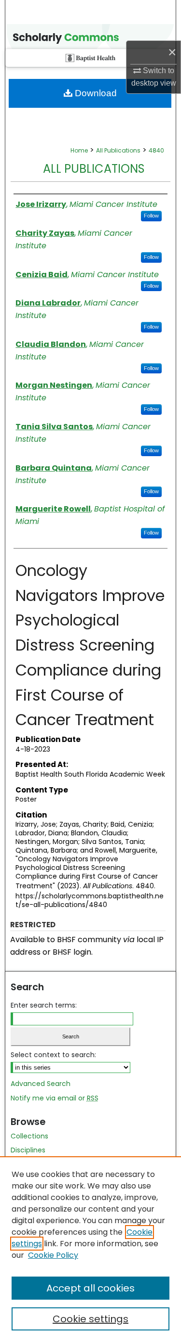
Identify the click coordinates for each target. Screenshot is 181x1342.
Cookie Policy (53, 1255)
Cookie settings (90, 1319)
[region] (90, 1249)
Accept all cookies (90, 1288)
